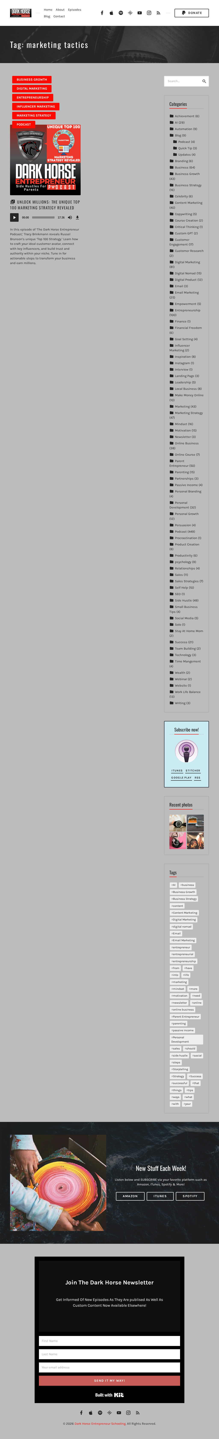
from (176, 968)
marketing (180, 982)
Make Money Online (189, 395)
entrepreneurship (184, 961)
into (175, 975)
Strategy (178, 1076)
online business (183, 1009)
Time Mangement (188, 661)
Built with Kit (109, 1395)
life (187, 975)
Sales (179, 575)
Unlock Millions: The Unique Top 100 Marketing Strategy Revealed (45, 204)
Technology (183, 655)
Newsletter (183, 437)
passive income (183, 1030)
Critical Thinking (187, 227)
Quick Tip (185, 148)
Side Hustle (183, 600)
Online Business (187, 443)
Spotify (190, 1196)
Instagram (182, 363)
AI (176, 122)
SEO (178, 594)
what (189, 1097)
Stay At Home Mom (189, 631)
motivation (180, 995)
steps (176, 1062)
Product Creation (187, 544)
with (176, 1103)
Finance (180, 321)
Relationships (185, 568)
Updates (184, 155)
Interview (181, 369)
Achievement (184, 116)
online (197, 1002)
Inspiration (183, 357)
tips (190, 1090)
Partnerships (184, 478)
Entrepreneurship (33, 97)
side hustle (180, 1055)
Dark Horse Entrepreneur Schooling (100, 1424)
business (188, 884)
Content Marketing (188, 203)
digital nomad (182, 926)
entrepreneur (181, 947)
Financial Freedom (188, 328)
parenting (179, 1023)
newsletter (180, 1002)
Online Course (185, 455)
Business (181, 167)
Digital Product (186, 280)
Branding (181, 161)
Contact (59, 16)
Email (179, 286)
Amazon (130, 1196)
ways (176, 1097)
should (190, 1048)
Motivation (183, 430)
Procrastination (186, 538)
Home (48, 10)
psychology (183, 562)
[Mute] (70, 217)
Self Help (181, 587)
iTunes (177, 770)
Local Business (186, 389)
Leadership (183, 382)
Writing (180, 703)
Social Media (184, 618)
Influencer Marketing (36, 106)
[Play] (14, 217)
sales (176, 1048)
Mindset (181, 424)
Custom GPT (184, 233)
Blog (47, 16)
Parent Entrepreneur (186, 1016)
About (60, 10)
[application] (45, 217)
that (196, 1083)
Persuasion (183, 525)
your (188, 1103)
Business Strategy (188, 185)
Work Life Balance (188, 692)
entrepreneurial (183, 954)
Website (181, 685)
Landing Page (184, 376)
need (197, 995)
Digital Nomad (185, 273)
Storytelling (180, 1069)
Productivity (183, 555)
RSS (198, 777)
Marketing (182, 406)
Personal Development (180, 1039)
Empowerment (185, 304)
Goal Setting (184, 339)
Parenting (182, 472)
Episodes (74, 10)
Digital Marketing (32, 88)
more (194, 988)
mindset (178, 988)
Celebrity (181, 196)
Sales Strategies (187, 581)
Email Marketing (187, 292)
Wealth (180, 673)
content (178, 905)
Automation (183, 129)
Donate (194, 13)
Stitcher (193, 770)
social (198, 1055)
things (177, 1090)
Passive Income (186, 485)
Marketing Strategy (34, 115)
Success (181, 642)
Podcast (24, 124)
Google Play (181, 777)
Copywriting (183, 214)
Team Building (185, 648)
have (189, 968)
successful (180, 1083)
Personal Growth (187, 514)
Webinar (181, 679)
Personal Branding (188, 491)
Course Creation (186, 220)
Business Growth (32, 79)
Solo (178, 624)
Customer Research (189, 251)
